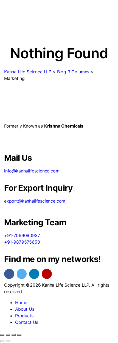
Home (21, 302)
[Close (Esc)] (19, 335)
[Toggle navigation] (8, 34)
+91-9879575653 (22, 242)
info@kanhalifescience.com (32, 171)
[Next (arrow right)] (8, 341)
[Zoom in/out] (2, 335)
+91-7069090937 (22, 235)
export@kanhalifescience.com (34, 201)
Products (24, 315)
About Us (24, 309)
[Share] (14, 335)
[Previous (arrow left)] (2, 341)
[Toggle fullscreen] (8, 335)
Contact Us (26, 322)
